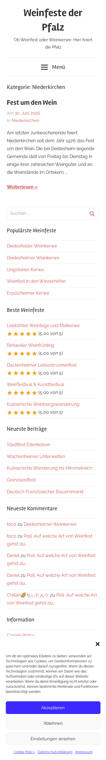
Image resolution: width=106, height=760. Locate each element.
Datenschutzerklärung (55, 752)
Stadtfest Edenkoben (28, 444)
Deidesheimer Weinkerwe (33, 257)
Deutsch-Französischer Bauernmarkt (45, 491)
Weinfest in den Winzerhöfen (36, 281)
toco (11, 524)
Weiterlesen (20, 187)
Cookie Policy (24, 752)
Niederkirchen (25, 120)
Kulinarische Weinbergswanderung (43, 404)
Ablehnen (53, 723)
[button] (97, 644)
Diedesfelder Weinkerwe (32, 246)
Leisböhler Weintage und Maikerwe (43, 325)
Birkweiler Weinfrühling (30, 345)
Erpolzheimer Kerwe (28, 293)
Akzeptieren (53, 707)
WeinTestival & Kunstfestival (35, 384)
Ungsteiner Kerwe (25, 269)
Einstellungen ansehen (53, 738)
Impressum (84, 752)
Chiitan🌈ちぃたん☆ (28, 595)
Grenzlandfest (21, 480)
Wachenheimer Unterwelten (36, 456)
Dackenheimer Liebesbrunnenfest (42, 365)
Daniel (13, 555)
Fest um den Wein (32, 102)
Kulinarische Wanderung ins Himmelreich (49, 468)
